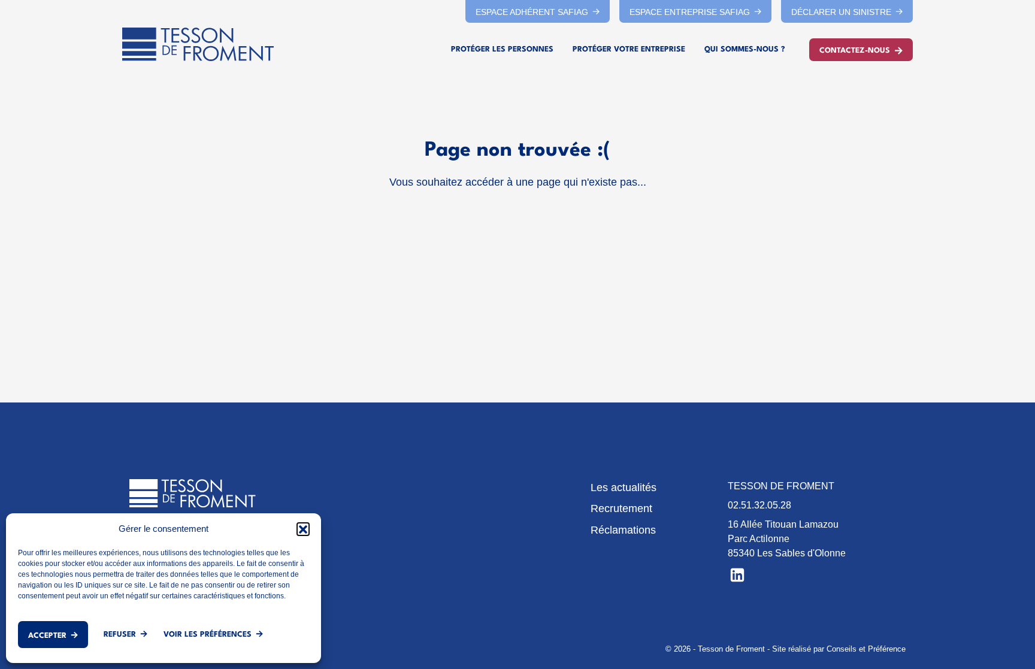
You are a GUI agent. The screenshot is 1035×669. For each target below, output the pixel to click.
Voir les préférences (208, 634)
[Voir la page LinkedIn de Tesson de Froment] (737, 574)
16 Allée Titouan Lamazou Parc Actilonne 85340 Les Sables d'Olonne (787, 538)
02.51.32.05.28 (759, 505)
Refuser (120, 634)
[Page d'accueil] (198, 44)
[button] (303, 529)
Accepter (47, 636)
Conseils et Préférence (866, 648)
